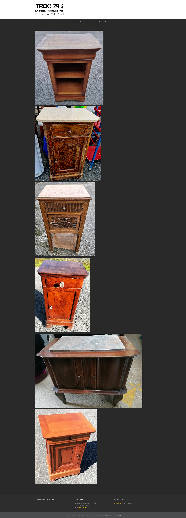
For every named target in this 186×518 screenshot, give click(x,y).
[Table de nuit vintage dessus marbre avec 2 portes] (88, 334)
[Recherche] (105, 22)
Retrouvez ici (117, 503)
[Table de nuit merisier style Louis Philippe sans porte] (69, 31)
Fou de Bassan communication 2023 (111, 515)
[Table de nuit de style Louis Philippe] (62, 258)
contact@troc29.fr (83, 507)
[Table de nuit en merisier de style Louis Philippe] (66, 410)
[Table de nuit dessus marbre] (68, 107)
